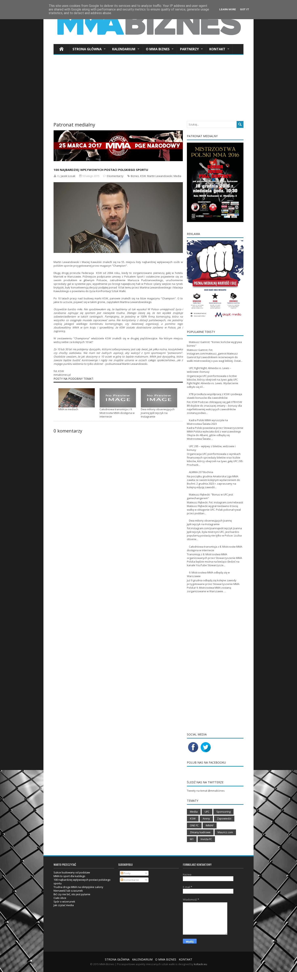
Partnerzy (189, 49)
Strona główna (87, 49)
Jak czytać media (64, 905)
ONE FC (194, 825)
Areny (206, 818)
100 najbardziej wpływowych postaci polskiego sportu (101, 170)
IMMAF (210, 825)
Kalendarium (123, 49)
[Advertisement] (148, 89)
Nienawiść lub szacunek (68, 890)
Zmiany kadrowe (200, 832)
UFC (207, 811)
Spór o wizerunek (64, 901)
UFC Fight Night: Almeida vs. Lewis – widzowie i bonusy (209, 369)
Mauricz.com (225, 832)
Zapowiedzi (224, 818)
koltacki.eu (200, 964)
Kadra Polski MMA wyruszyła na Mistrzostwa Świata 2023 (207, 422)
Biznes (135, 176)
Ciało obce (60, 898)
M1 (192, 839)
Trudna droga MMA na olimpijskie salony (78, 887)
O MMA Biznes (158, 49)
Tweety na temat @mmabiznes (206, 790)
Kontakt (217, 49)
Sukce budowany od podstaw (72, 872)
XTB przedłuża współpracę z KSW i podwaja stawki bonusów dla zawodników (214, 396)
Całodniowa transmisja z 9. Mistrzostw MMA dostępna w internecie (117, 412)
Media (177, 176)
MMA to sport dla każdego (69, 876)
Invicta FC (206, 839)
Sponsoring (223, 811)
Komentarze (131, 880)
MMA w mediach (68, 409)
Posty (127, 873)
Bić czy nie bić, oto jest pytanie (72, 894)
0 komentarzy (115, 176)
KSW (143, 176)
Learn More (227, 9)
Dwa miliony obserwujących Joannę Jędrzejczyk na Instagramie (158, 412)
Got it (244, 9)
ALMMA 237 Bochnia (201, 472)
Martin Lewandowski (159, 176)
